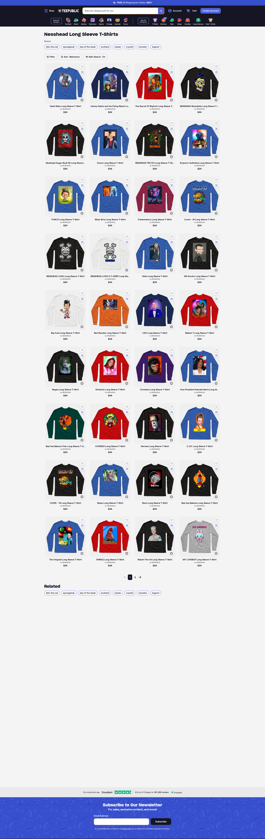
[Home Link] (68, 10)
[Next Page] (140, 577)
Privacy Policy (126, 829)
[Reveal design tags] (82, 100)
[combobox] (120, 11)
